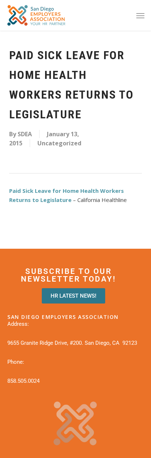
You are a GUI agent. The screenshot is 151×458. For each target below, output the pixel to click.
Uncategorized (59, 143)
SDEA (25, 134)
